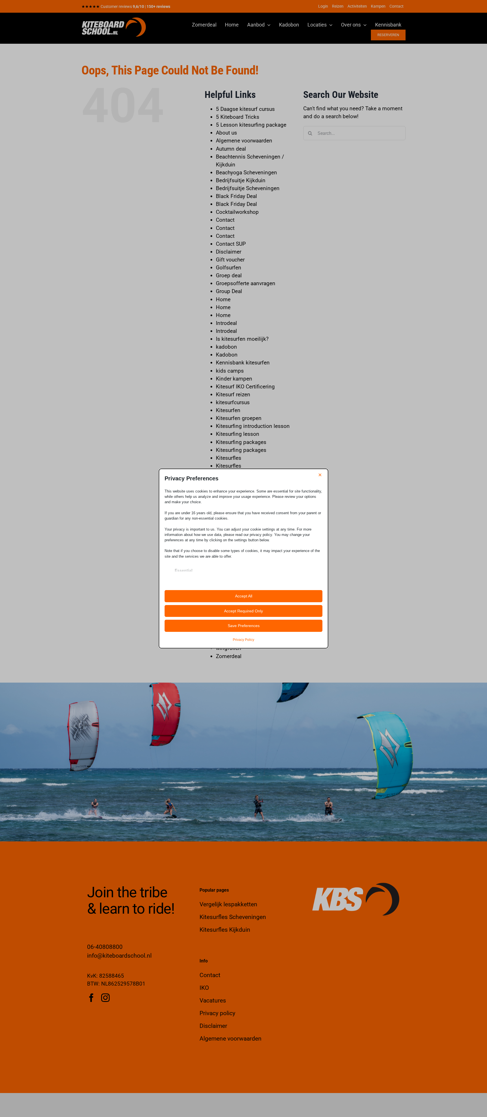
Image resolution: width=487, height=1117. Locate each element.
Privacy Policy (243, 640)
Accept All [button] (243, 596)
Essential (183, 570)
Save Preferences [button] (244, 625)
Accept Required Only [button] (243, 611)
